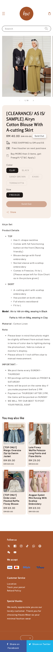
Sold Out (26, 204)
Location (12, 584)
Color (9, 165)
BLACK (25, 170)
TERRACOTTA (16, 183)
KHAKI (35, 176)
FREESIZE (14, 195)
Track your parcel (16, 587)
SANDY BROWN (17, 176)
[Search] (46, 28)
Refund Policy (14, 590)
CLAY (12, 170)
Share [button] (13, 212)
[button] (3, 13)
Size (8, 189)
